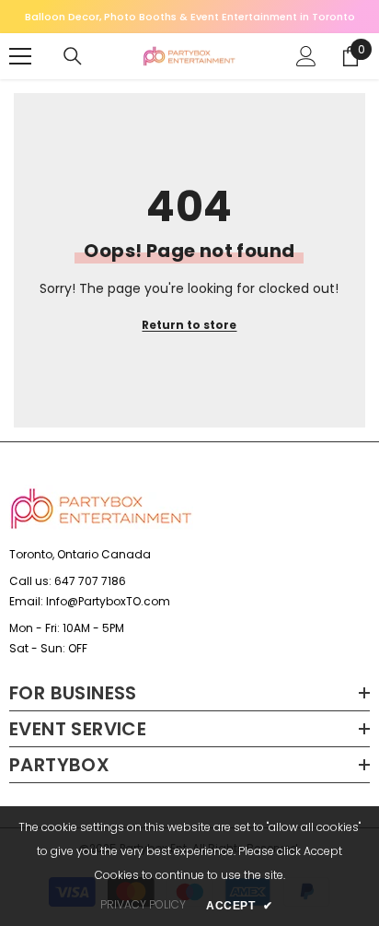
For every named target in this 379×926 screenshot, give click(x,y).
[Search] (73, 56)
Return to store (189, 325)
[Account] (306, 56)
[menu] (20, 56)
